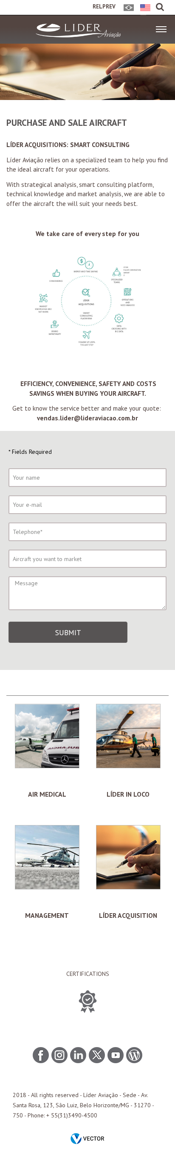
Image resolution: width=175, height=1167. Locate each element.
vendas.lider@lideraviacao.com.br (87, 418)
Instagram (59, 1055)
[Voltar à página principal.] (78, 35)
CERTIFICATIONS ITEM (87, 1001)
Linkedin (78, 1055)
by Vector (87, 1139)
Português (127, 10)
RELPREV (104, 6)
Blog (134, 1055)
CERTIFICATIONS (87, 974)
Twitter (97, 1055)
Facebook (41, 1055)
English (144, 10)
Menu (161, 26)
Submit (68, 632)
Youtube (115, 1055)
